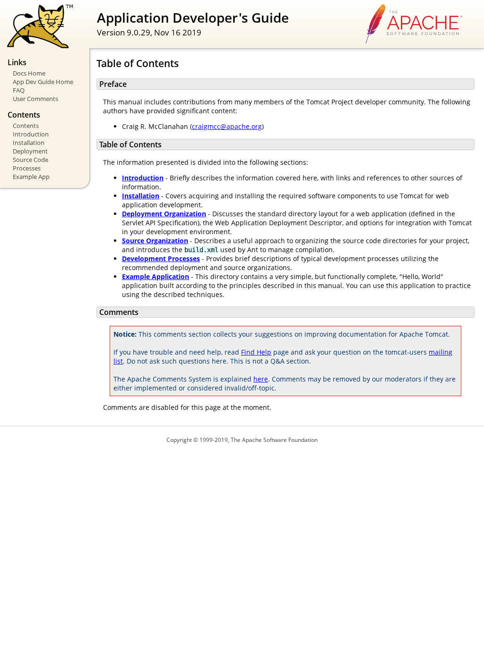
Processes (27, 168)
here (260, 378)
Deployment (30, 151)
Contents (26, 125)
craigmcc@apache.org (227, 126)
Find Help (256, 352)
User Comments (35, 98)
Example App (31, 176)
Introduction (31, 134)
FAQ (19, 90)
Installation (28, 142)
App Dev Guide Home (43, 81)
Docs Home (29, 73)
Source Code (30, 159)
